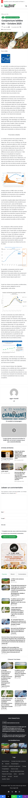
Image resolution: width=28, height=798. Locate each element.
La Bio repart (4, 471)
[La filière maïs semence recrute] (6, 581)
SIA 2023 (4, 776)
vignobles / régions (6, 779)
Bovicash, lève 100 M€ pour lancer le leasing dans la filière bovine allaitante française (18, 631)
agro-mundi (6, 27)
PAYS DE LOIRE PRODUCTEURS (17, 771)
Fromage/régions (5, 768)
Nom (2, 512)
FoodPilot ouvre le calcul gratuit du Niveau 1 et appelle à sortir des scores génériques (18, 601)
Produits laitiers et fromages (12, 17)
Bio (7, 14)
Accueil (4, 14)
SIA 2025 (16, 776)
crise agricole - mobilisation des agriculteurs (11, 766)
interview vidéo (5, 771)
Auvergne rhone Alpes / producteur (18, 761)
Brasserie (7, 763)
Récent (12, 574)
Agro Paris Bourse (5, 761)
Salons (15, 773)
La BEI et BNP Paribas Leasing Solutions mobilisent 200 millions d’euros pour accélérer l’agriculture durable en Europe (17, 611)
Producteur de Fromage (7, 773)
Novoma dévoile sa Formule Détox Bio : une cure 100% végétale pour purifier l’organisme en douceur (21, 476)
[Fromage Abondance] (7, 454)
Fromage (24, 766)
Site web (3, 524)
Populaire (4, 574)
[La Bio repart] (7, 466)
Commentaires (22, 574)
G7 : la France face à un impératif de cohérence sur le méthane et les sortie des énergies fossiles (18, 622)
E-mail (3, 518)
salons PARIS (21, 773)
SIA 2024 (10, 776)
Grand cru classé (14, 768)
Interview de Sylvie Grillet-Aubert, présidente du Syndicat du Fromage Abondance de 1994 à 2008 (20, 454)
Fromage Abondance (7, 459)
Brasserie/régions (15, 763)
